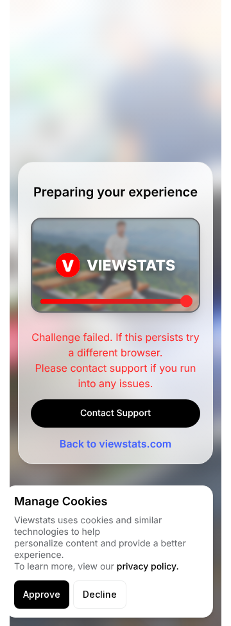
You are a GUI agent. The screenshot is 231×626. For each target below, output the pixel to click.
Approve (41, 594)
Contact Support (115, 413)
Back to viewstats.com (115, 443)
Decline (100, 594)
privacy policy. (148, 566)
